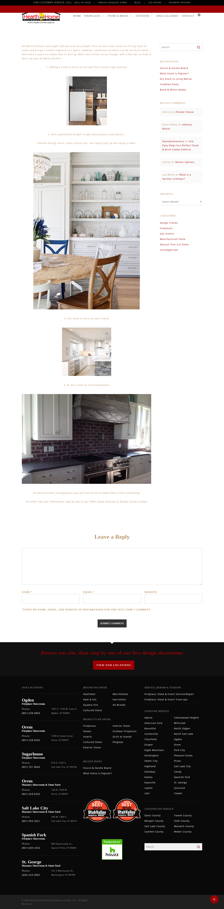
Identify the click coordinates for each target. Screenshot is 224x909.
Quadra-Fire (90, 704)
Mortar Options (184, 162)
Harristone (119, 699)
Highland (150, 766)
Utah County (181, 820)
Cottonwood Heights (186, 717)
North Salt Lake (183, 733)
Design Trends (169, 222)
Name (27, 592)
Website (150, 592)
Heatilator (89, 694)
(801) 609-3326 (31, 847)
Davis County (152, 815)
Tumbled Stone (169, 84)
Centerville (151, 733)
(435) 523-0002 (31, 874)
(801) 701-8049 (31, 766)
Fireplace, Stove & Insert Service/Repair (169, 694)
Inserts (87, 736)
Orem (177, 744)
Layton (148, 787)
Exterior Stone (92, 747)
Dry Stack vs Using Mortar (176, 78)
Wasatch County (184, 826)
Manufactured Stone (172, 239)
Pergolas (118, 742)
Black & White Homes (173, 89)
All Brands (119, 704)
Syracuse (179, 787)
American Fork (153, 723)
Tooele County (183, 815)
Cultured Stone (92, 710)
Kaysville (149, 782)
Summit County (153, 831)
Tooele (178, 793)
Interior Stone (121, 725)
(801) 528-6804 (31, 713)
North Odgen (182, 728)
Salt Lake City (182, 766)
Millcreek (179, 723)
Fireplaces (166, 228)
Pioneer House (185, 112)
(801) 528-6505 (31, 740)
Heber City (151, 760)
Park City (179, 750)
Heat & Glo (89, 699)
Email (88, 592)
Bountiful (150, 728)
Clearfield (150, 739)
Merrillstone (120, 694)
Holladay (149, 771)
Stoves (87, 731)
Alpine (148, 717)
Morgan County (153, 820)
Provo (177, 760)
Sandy (178, 771)
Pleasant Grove (183, 755)
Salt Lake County (154, 826)
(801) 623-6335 (31, 793)
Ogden (178, 739)
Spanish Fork (182, 777)
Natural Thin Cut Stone (174, 244)
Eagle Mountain (154, 750)
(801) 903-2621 (31, 821)
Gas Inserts (167, 233)
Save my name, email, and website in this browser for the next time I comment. (88, 609)
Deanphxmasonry (173, 141)
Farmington (151, 755)
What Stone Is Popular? (174, 73)
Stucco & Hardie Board (174, 68)
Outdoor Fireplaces (125, 731)
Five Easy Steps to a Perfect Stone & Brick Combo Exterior (180, 145)
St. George (180, 782)
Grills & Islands (122, 736)
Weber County (183, 831)
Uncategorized (169, 249)
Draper (148, 744)
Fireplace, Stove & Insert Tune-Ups (166, 699)
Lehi (147, 793)
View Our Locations (113, 665)
